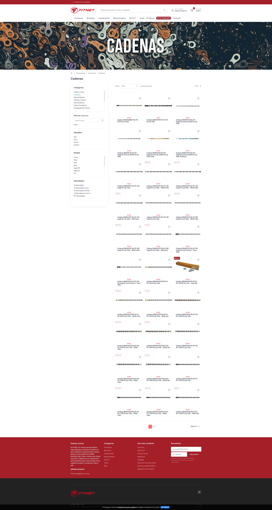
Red (75, 163)
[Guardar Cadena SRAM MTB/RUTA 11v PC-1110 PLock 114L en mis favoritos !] (198, 357)
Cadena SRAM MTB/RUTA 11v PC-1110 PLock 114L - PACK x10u (128, 413)
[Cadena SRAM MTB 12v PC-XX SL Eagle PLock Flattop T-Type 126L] (129, 267)
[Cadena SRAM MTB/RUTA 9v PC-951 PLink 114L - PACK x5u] (158, 300)
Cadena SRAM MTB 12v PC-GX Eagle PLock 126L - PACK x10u (158, 187)
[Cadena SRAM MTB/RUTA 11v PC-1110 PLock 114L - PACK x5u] (187, 397)
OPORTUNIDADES (164, 18)
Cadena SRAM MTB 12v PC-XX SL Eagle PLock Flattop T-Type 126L (128, 283)
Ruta (75, 140)
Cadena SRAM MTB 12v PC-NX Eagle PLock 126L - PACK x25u (128, 249)
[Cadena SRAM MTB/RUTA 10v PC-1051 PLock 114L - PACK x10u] (129, 364)
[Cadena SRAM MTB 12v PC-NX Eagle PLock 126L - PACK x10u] (187, 203)
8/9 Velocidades (79, 196)
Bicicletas (91, 18)
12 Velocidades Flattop (81, 191)
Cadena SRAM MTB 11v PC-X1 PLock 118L (157, 121)
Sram (76, 125)
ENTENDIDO (165, 507)
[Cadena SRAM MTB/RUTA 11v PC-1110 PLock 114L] (187, 364)
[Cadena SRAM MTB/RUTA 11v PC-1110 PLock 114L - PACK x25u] (158, 397)
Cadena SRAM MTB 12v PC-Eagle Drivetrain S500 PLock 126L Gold (157, 155)
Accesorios (78, 18)
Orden (117, 86)
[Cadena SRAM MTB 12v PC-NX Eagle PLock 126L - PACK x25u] (129, 234)
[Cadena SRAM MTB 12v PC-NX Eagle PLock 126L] (158, 203)
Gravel (76, 142)
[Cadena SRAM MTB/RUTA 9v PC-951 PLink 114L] (158, 267)
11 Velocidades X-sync (81, 188)
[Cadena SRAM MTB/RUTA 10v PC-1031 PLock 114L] (187, 300)
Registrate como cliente (146, 469)
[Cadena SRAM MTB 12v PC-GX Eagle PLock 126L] (129, 171)
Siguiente (194, 426)
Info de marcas (143, 454)
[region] (89, 100)
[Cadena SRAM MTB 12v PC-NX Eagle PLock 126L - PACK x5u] (158, 234)
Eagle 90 (77, 168)
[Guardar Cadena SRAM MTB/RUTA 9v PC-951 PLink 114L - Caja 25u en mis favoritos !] (198, 259)
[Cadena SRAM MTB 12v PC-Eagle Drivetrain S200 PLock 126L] (129, 138)
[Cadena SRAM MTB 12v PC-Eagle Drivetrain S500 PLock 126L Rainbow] (187, 138)
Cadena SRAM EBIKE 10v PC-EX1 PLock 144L (127, 121)
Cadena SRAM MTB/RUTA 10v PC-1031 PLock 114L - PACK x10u (128, 347)
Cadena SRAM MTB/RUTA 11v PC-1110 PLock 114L (187, 379)
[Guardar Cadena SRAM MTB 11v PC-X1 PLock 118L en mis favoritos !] (169, 98)
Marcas (151, 18)
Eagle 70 (77, 171)
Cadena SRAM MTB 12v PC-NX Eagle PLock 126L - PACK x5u (158, 249)
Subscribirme (194, 454)
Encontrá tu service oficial (147, 463)
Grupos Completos (80, 105)
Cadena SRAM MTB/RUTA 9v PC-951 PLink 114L (157, 282)
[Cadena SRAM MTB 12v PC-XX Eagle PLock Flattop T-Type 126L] (187, 234)
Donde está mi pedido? (82, 2)
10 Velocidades (79, 185)
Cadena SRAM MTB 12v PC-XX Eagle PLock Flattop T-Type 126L (187, 250)
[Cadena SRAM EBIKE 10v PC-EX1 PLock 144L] (129, 105)
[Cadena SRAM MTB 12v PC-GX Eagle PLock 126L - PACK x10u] (158, 171)
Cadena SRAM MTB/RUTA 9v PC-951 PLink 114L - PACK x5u (158, 315)
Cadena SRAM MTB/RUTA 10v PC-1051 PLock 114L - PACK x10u (128, 380)
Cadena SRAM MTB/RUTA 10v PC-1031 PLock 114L (187, 315)
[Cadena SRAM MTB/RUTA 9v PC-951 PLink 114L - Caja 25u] (187, 267)
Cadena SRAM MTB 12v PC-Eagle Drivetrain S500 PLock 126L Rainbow (186, 155)
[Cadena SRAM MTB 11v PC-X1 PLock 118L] (158, 105)
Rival (75, 160)
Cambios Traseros (80, 100)
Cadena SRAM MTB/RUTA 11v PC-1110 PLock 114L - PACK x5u (187, 413)
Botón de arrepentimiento (147, 466)
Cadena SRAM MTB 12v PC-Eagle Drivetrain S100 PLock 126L (186, 121)
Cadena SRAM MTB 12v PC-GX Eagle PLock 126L (128, 187)
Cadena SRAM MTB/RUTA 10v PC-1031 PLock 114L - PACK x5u (158, 346)
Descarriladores (79, 103)
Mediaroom (141, 457)
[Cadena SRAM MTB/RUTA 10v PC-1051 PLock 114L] (187, 331)
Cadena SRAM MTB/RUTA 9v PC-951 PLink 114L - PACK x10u (128, 315)
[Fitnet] (83, 10)
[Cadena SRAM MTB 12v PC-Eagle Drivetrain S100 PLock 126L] (187, 105)
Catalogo (141, 460)
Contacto (177, 18)
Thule (142, 18)
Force (76, 157)
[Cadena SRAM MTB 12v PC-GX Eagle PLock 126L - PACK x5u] (129, 203)
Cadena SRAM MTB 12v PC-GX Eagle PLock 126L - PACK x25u (187, 187)
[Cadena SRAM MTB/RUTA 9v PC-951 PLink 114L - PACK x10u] (129, 300)
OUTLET (132, 18)
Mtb (75, 137)
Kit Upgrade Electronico (82, 108)
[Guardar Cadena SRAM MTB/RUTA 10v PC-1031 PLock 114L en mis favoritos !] (198, 293)
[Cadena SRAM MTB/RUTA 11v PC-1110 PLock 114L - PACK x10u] (129, 397)
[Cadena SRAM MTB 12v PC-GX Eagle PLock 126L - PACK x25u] (187, 171)
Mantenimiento (119, 18)
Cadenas (102, 73)
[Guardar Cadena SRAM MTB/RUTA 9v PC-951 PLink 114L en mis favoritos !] (169, 259)
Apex (75, 165)
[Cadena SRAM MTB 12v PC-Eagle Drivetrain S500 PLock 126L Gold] (158, 138)
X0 (75, 173)
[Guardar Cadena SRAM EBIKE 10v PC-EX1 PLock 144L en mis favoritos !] (140, 98)
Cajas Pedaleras (79, 97)
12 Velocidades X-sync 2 (82, 193)
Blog (105, 466)
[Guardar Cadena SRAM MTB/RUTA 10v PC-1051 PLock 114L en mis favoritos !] (198, 324)
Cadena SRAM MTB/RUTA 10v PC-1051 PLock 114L (187, 346)
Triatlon (76, 145)
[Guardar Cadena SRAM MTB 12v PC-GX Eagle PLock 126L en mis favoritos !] (140, 164)
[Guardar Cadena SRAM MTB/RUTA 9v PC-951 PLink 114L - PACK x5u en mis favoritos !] (169, 293)
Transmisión (92, 73)
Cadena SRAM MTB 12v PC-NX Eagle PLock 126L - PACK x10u (187, 218)
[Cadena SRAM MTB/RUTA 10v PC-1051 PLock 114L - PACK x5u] (158, 364)
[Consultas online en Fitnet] (199, 492)
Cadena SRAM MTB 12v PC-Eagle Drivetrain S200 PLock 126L (128, 155)
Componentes (104, 18)
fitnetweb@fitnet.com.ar (81, 474)
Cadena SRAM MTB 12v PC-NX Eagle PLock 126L (158, 218)
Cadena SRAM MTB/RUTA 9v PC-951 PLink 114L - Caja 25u (186, 282)
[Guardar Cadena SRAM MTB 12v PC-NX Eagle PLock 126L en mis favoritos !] (169, 195)
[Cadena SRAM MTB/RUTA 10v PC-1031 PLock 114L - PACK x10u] (129, 331)
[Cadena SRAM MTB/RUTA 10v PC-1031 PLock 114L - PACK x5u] (158, 331)
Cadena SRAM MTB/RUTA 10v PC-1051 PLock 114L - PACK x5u (158, 379)
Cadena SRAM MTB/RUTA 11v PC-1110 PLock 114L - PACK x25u (157, 413)
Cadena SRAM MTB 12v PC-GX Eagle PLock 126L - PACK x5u (128, 218)
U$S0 (198, 10)
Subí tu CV (141, 450)
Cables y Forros (79, 92)
